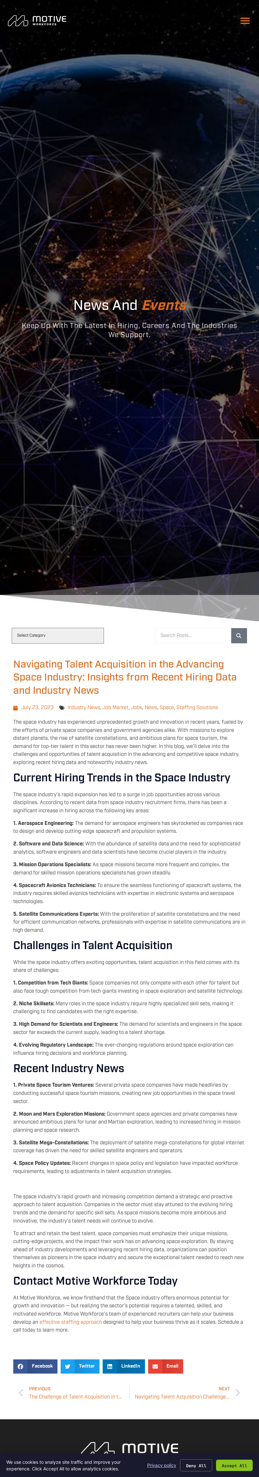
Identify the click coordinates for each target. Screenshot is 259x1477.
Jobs (136, 707)
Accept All (234, 1465)
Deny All (196, 1465)
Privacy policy (161, 1465)
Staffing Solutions (197, 707)
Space (167, 707)
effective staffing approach (70, 1322)
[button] (245, 20)
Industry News (84, 707)
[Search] (239, 635)
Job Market (116, 707)
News (151, 707)
